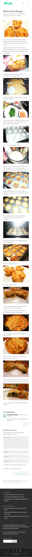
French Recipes (21, 14)
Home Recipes (6, 15)
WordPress (16, 555)
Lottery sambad (8, 508)
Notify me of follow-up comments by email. (15, 465)
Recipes (13, 15)
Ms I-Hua (7, 14)
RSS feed (16, 528)
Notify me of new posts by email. (13, 468)
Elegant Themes (16, 553)
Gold (5, 516)
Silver (5, 512)
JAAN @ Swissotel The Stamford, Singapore (15, 499)
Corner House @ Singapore (11, 497)
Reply (26, 423)
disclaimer (15, 534)
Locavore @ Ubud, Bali (9, 494)
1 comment (19, 15)
